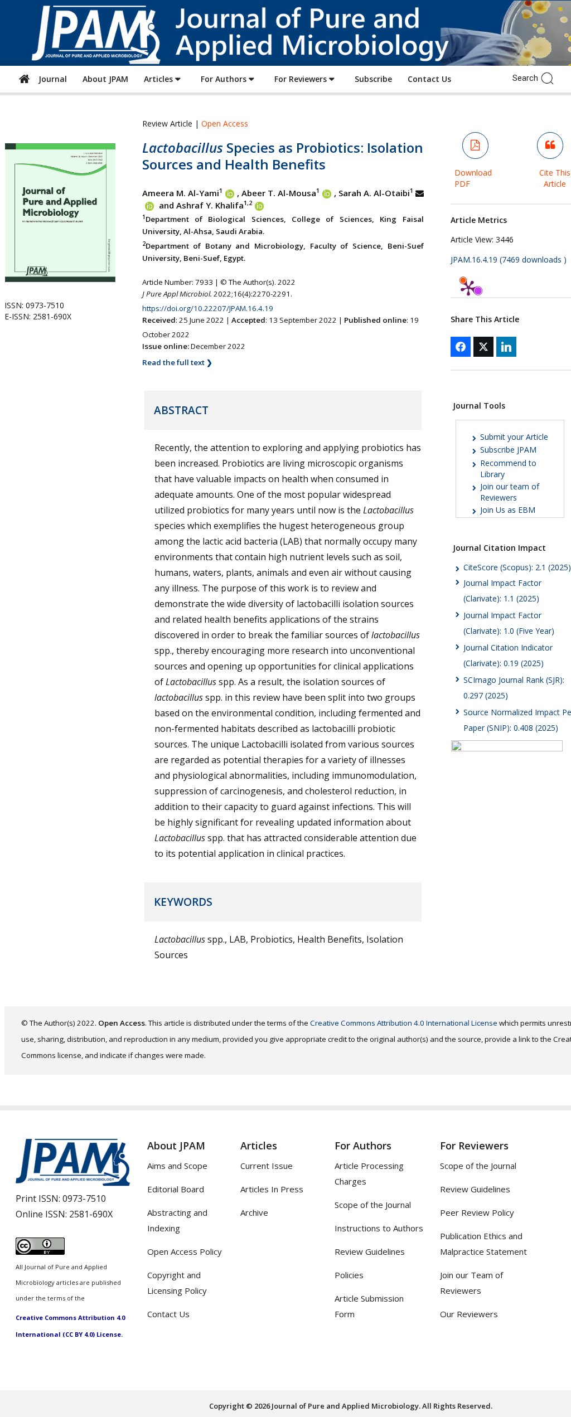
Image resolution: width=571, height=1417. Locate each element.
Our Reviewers (469, 1313)
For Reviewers (301, 79)
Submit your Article (514, 436)
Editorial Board (175, 1189)
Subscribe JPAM (508, 449)
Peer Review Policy (477, 1212)
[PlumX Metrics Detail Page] (468, 287)
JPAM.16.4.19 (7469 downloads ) (509, 259)
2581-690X (91, 1214)
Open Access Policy (184, 1251)
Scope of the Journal (373, 1204)
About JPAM (105, 79)
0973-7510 (84, 1198)
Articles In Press (271, 1189)
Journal (50, 79)
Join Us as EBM (507, 509)
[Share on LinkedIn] (506, 347)
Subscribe (373, 79)
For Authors (225, 79)
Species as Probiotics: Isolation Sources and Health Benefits (282, 155)
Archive (254, 1212)
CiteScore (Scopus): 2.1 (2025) (517, 567)
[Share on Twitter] (483, 347)
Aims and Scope (177, 1165)
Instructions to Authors (379, 1228)
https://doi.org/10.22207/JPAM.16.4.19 (207, 308)
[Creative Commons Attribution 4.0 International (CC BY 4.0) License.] (40, 1251)
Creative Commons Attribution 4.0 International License (403, 1023)
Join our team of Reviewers (509, 492)
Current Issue (266, 1165)
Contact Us (429, 79)
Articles (159, 79)
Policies (349, 1274)
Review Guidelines (370, 1251)
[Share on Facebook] (461, 347)
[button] (550, 77)
